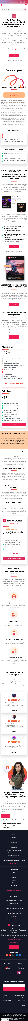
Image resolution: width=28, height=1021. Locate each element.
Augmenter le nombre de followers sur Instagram (14, 860)
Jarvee (14, 880)
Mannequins (14, 847)
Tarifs (23, 998)
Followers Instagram (20, 995)
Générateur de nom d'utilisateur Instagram (14, 908)
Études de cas (21, 1000)
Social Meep (14, 875)
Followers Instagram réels (14, 855)
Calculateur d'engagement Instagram (14, 900)
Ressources (14, 916)
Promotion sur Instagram (14, 852)
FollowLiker (14, 888)
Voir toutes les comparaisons (14, 890)
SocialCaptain (14, 885)
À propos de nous (7, 998)
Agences (14, 837)
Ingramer (14, 877)
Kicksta (14, 882)
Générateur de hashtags (14, 906)
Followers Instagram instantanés (14, 858)
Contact (5, 995)
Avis (24, 1003)
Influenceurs (14, 845)
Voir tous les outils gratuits (14, 919)
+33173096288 (14, 942)
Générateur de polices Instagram (14, 911)
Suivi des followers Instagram (14, 913)
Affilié (23, 1005)
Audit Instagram (14, 903)
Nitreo (14, 872)
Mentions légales (7, 1000)
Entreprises (14, 842)
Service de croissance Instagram (14, 850)
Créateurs (14, 839)
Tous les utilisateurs (14, 863)
